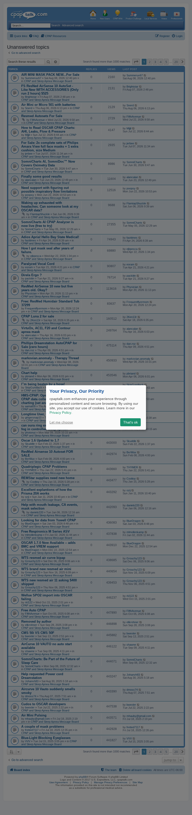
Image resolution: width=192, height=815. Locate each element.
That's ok (130, 422)
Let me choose (61, 422)
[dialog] (96, 407)
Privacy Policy (60, 413)
